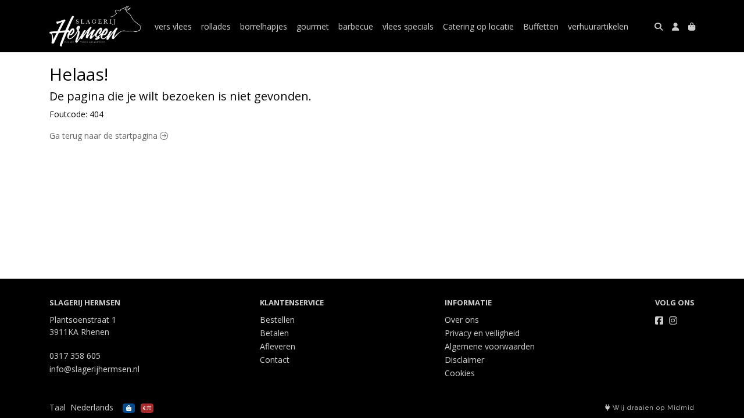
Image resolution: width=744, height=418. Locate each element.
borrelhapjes (263, 26)
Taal (57, 407)
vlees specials (408, 26)
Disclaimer (464, 359)
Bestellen (277, 319)
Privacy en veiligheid (482, 332)
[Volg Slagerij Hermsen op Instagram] (673, 320)
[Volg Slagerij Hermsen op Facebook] (659, 320)
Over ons (462, 319)
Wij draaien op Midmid (652, 408)
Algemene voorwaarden (490, 346)
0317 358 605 (75, 355)
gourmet (312, 26)
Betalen (274, 332)
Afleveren (277, 346)
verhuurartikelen (598, 26)
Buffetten (541, 26)
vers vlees (173, 26)
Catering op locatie (478, 26)
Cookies (460, 373)
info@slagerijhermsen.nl (94, 368)
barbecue (355, 26)
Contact (274, 359)
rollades (216, 26)
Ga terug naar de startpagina (104, 135)
